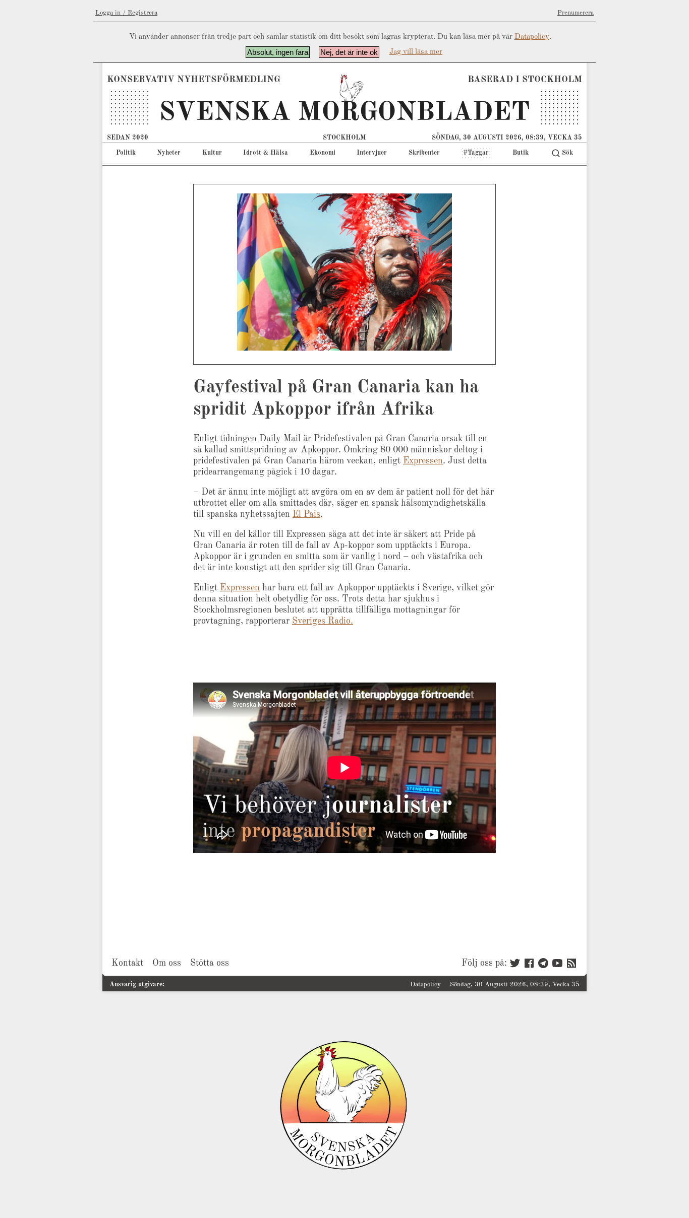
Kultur (212, 153)
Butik (520, 153)
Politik (126, 153)
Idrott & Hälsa (265, 153)
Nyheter (169, 153)
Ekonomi (322, 153)
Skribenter (424, 153)
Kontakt (127, 963)
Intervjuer (372, 153)
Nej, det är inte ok (349, 52)
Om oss (166, 963)
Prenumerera (575, 13)
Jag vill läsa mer (415, 52)
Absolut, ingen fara (277, 52)
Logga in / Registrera (126, 13)
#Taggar (476, 153)
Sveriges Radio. (322, 621)
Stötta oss (209, 963)
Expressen (423, 460)
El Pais (306, 514)
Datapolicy (531, 37)
